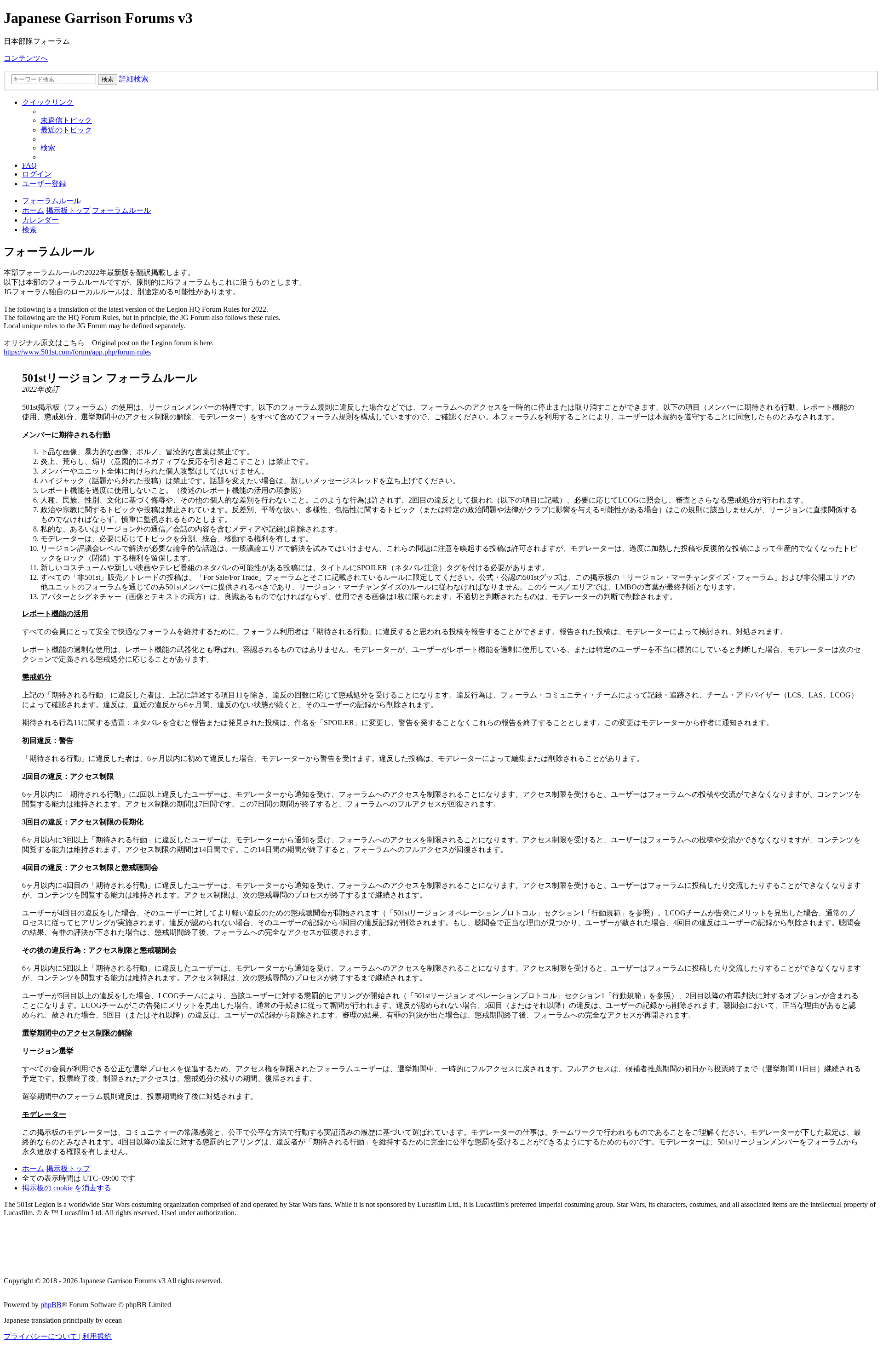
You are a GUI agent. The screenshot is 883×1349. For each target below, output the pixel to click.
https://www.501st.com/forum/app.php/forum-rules (77, 352)
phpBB (51, 1305)
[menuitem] (66, 120)
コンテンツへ (26, 58)
